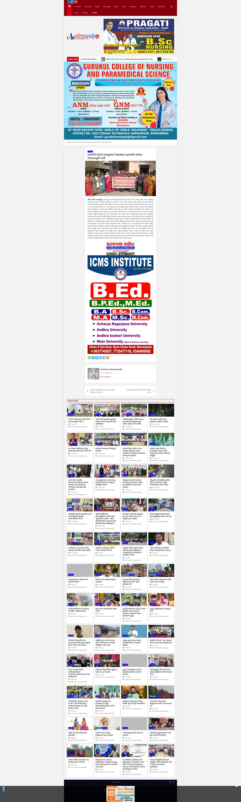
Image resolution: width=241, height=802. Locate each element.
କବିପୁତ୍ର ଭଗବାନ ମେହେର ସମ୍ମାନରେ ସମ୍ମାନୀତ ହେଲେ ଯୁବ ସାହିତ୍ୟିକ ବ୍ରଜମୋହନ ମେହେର (133, 483)
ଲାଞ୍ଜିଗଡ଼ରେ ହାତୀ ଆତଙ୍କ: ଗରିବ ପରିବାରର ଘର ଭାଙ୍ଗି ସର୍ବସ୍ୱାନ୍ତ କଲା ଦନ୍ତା (105, 642)
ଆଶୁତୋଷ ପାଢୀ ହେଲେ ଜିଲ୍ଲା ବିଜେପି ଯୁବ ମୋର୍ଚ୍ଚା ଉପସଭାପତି (134, 702)
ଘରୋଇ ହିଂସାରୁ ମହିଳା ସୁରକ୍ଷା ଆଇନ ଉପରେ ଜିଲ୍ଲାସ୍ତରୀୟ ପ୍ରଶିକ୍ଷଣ (105, 421)
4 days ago (155, 738)
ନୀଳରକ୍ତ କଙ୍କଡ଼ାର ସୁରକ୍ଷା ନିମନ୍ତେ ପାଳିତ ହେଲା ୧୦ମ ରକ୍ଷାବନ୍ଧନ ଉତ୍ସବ (133, 516)
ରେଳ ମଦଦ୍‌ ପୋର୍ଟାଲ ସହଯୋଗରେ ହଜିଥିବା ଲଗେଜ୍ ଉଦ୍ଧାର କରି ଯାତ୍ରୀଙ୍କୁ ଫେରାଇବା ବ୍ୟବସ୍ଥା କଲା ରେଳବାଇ (78, 484)
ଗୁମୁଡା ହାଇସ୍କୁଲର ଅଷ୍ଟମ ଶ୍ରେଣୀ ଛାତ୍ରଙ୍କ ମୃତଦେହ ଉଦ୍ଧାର (132, 671)
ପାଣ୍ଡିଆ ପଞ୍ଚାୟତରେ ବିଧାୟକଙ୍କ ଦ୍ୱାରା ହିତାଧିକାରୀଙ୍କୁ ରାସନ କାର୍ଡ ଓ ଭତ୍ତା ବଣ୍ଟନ (105, 704)
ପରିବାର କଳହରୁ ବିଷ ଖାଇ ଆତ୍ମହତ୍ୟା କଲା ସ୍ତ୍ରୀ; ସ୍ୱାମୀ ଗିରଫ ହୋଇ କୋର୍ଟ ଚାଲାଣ (79, 642)
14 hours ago (74, 453)
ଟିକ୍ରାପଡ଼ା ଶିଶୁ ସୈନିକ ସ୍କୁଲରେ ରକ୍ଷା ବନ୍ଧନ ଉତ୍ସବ (106, 670)
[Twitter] (100, 357)
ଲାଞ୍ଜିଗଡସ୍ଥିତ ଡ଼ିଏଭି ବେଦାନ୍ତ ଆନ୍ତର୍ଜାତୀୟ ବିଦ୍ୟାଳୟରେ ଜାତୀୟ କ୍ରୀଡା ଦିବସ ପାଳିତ (133, 421)
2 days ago (155, 553)
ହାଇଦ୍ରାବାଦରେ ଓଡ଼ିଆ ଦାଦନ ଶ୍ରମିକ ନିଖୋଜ (78, 580)
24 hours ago (74, 553)
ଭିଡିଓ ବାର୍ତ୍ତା (161, 6)
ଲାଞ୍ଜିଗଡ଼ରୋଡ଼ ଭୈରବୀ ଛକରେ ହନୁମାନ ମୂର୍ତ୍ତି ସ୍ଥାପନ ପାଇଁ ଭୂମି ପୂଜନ (102, 391)
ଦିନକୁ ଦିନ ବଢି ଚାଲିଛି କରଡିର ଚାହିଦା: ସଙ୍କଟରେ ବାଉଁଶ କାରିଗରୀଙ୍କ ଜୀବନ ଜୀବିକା (160, 482)
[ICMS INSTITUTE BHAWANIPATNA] (120, 256)
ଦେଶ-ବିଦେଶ (87, 6)
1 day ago (100, 553)
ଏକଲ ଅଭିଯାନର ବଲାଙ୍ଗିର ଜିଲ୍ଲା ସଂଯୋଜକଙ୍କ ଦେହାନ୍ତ (160, 549)
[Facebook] (93, 357)
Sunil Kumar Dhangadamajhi (111, 369)
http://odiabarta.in (105, 377)
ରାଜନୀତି (97, 6)
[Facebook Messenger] (96, 357)
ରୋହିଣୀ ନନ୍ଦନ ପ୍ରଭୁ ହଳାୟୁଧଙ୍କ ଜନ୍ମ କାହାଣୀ (104, 734)
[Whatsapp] (89, 357)
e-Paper (94, 13)
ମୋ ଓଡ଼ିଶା (78, 6)
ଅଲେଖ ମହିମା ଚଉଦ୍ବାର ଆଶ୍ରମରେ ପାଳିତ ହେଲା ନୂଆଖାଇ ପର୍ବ (131, 581)
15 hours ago (101, 453)
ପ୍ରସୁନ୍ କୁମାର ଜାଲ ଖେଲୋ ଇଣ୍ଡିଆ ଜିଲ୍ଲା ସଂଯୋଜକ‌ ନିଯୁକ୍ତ (132, 642)
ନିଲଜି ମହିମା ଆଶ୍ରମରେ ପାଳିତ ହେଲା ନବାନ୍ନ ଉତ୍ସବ (161, 580)
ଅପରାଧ (152, 6)
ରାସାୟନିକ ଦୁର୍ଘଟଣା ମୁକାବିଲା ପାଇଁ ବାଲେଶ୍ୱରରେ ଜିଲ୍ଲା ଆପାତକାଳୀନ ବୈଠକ (79, 516)
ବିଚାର (76, 13)
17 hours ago (101, 487)
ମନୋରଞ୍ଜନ (133, 6)
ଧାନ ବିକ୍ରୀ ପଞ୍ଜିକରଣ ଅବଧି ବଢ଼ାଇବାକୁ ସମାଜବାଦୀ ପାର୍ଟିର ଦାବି (79, 449)
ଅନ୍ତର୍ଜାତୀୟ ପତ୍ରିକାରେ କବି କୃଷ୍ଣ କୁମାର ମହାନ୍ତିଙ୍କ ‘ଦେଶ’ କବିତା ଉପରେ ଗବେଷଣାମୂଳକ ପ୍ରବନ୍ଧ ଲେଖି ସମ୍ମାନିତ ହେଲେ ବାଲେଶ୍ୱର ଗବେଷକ (134, 764)
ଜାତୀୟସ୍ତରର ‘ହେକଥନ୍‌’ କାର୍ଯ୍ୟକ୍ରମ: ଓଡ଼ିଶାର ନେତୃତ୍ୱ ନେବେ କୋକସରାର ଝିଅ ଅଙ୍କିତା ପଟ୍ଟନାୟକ (106, 763)
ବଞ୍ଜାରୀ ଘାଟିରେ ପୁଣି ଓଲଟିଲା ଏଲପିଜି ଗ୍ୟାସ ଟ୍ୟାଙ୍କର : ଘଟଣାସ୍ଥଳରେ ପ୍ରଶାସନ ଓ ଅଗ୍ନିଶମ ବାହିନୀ (133, 551)
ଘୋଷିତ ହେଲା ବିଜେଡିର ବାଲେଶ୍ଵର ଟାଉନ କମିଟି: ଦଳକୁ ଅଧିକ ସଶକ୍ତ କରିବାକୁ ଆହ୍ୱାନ (160, 451)
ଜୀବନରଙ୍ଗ (143, 6)
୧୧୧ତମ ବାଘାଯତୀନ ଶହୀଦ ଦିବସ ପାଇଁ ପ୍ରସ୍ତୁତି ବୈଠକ (79, 420)
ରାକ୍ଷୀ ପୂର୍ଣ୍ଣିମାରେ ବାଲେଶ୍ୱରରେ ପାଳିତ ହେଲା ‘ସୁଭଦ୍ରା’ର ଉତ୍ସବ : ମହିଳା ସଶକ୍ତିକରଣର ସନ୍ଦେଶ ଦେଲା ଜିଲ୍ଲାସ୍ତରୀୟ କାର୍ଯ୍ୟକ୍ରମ (105, 518)
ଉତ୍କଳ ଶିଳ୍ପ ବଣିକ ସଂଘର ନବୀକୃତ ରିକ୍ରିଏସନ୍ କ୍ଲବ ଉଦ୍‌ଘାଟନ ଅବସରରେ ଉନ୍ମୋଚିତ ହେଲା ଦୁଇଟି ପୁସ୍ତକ (134, 451)
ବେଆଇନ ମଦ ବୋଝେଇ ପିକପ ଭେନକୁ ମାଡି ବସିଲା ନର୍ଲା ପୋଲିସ (79, 549)
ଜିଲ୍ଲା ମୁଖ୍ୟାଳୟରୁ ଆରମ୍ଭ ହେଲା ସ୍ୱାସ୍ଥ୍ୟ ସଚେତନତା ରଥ (161, 515)
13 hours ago (128, 426)
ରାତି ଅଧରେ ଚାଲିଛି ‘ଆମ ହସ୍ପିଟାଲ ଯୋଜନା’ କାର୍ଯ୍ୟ (159, 420)
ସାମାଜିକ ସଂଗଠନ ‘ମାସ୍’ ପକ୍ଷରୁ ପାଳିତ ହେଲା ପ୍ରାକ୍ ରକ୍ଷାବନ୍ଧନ (161, 641)
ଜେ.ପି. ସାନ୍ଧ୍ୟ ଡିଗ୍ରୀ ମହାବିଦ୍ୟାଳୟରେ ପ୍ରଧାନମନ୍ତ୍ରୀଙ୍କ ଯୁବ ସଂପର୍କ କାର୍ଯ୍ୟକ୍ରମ (79, 673)
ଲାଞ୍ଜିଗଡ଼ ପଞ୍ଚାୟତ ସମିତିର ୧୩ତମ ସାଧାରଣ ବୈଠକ (105, 549)
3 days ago (127, 647)
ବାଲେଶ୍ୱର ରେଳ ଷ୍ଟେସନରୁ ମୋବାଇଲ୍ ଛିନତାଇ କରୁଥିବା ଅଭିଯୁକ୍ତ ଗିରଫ (105, 482)
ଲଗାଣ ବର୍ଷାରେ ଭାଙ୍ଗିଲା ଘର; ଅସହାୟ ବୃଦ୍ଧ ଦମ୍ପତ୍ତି (78, 761)
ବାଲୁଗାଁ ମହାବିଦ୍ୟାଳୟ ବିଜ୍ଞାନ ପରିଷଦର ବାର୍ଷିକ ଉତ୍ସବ (139, 391)
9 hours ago (73, 424)
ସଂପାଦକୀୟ (85, 13)
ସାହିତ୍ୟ (116, 6)
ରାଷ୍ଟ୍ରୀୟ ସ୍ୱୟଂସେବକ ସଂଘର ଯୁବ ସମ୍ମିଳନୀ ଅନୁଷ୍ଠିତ (160, 734)
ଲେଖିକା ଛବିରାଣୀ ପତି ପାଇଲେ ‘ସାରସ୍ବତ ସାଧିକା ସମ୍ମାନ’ (78, 610)
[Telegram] (104, 357)
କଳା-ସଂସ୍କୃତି (106, 6)
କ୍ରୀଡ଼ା (124, 6)
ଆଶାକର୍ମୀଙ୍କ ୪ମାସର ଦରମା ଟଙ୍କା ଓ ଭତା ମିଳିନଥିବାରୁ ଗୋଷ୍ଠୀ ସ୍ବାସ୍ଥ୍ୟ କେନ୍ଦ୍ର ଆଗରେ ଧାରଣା (78, 704)
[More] (107, 357)
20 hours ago (155, 487)
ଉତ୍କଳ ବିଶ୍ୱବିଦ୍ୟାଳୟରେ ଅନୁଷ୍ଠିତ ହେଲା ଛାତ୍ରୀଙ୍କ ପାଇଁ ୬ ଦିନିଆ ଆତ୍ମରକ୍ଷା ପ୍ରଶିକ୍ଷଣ (161, 763)
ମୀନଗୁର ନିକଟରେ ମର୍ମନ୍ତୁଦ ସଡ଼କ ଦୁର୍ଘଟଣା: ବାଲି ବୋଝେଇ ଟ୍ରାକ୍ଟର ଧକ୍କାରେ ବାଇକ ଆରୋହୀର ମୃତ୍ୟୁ (134, 612)
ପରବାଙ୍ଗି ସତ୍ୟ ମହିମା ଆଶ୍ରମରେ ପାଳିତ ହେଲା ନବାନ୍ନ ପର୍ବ (161, 703)
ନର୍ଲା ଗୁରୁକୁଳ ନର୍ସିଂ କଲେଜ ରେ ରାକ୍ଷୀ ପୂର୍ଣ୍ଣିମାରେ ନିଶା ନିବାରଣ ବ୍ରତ (161, 671)
